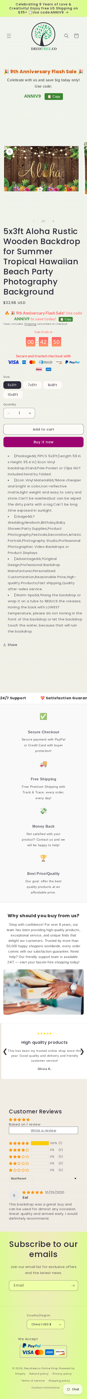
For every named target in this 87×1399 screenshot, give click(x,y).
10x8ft (13, 394)
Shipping (30, 324)
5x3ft (12, 385)
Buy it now (44, 442)
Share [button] (12, 645)
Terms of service (32, 1380)
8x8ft (52, 385)
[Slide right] (53, 221)
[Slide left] (34, 221)
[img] (33, 1192)
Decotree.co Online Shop (41, 1368)
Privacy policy (62, 1373)
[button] (9, 36)
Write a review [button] (43, 1130)
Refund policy (38, 1373)
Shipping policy (59, 1380)
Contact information (45, 1387)
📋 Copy (53, 96)
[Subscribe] (73, 1285)
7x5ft (32, 385)
